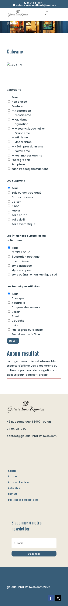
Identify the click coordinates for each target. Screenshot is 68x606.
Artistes (12, 476)
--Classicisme (21, 115)
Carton (16, 202)
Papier (16, 210)
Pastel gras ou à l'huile (27, 330)
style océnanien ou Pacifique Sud (34, 274)
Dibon (15, 206)
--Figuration (20, 124)
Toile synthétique (23, 224)
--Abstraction (21, 111)
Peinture (17, 106)
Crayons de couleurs (26, 307)
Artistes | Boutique (18, 482)
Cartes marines (22, 197)
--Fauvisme (19, 119)
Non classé (19, 102)
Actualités (14, 488)
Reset (13, 341)
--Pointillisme (21, 151)
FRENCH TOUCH (22, 252)
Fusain (16, 316)
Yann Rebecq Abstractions (30, 169)
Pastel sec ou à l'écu (26, 334)
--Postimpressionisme (27, 155)
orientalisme (20, 261)
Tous (15, 97)
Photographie (21, 160)
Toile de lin (19, 219)
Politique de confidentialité (23, 499)
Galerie (12, 470)
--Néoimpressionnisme (27, 146)
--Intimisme (20, 137)
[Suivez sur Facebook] (51, 598)
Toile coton (19, 215)
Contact (12, 494)
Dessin (16, 312)
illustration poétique (25, 257)
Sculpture (18, 164)
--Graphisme (21, 133)
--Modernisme (22, 142)
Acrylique (18, 298)
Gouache (18, 321)
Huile (15, 325)
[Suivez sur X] (58, 598)
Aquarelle (18, 303)
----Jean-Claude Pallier (28, 129)
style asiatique (22, 266)
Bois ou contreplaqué (26, 193)
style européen (22, 270)
